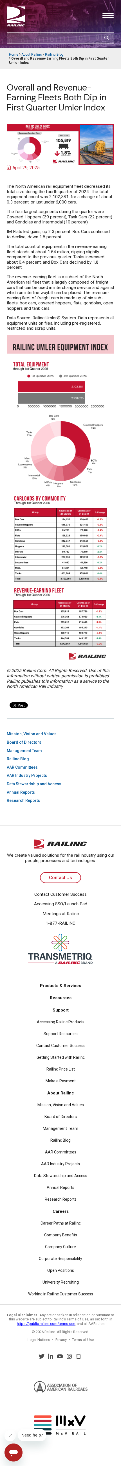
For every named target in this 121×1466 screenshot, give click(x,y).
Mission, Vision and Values (32, 734)
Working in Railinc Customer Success (60, 1294)
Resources (60, 997)
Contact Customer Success (60, 894)
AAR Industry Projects (27, 775)
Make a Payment (61, 1081)
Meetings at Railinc (60, 913)
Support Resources (61, 1033)
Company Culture (60, 1247)
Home (13, 54)
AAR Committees (22, 767)
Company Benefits (60, 1235)
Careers (61, 1211)
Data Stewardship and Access (34, 784)
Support (61, 1010)
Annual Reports (21, 792)
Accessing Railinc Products (60, 1022)
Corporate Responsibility (60, 1258)
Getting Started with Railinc (61, 1057)
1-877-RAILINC (60, 923)
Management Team (24, 750)
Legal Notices (39, 1340)
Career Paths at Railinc (61, 1223)
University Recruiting (60, 1282)
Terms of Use (83, 1340)
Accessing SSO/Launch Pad (60, 903)
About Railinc (31, 54)
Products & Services (60, 985)
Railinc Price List (60, 1069)
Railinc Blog (54, 54)
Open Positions (60, 1270)
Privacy (61, 1340)
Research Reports (23, 800)
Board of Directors (24, 742)
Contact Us (60, 877)
